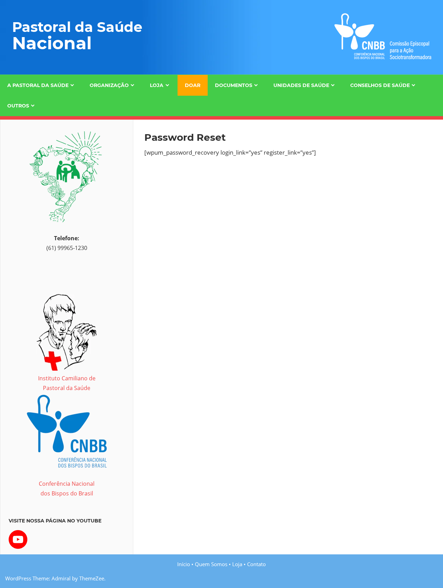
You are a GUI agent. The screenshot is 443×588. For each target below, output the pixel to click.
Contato (256, 564)
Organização (109, 85)
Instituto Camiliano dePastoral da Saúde (67, 383)
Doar (192, 85)
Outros (18, 106)
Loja (156, 85)
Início (183, 564)
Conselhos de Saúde (380, 85)
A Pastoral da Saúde (38, 85)
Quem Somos (211, 564)
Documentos (233, 85)
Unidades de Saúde (301, 85)
